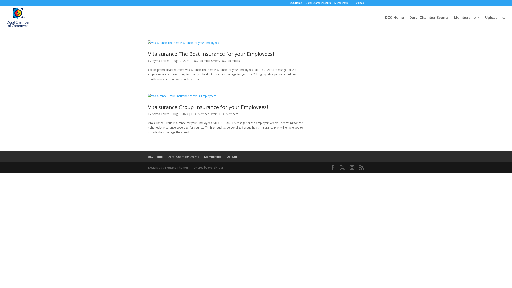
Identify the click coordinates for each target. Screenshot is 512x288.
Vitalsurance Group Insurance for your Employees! (208, 107)
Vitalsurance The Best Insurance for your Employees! (211, 53)
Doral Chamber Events (318, 3)
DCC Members (230, 61)
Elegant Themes (177, 167)
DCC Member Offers (206, 61)
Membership (341, 3)
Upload (360, 3)
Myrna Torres (160, 61)
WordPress (216, 167)
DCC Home (296, 3)
